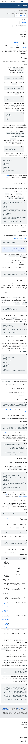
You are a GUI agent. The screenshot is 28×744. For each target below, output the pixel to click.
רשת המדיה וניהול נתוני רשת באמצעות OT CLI (5, 611)
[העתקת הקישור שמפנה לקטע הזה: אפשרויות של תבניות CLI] (9, 184)
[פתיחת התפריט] (25, 1)
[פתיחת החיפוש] (6, 1)
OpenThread (24, 19)
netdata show (6, 432)
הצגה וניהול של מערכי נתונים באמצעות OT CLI (5, 618)
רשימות (15, 458)
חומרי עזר (18, 19)
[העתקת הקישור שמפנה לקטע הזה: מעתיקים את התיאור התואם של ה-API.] (3, 293)
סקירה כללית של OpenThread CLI (5, 605)
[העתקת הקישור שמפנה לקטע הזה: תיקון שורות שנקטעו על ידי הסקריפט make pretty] (16, 642)
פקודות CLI (18, 45)
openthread (24, 47)
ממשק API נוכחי (22, 6)
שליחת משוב (23, 22)
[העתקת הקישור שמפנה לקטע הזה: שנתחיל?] (20, 58)
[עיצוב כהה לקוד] (22, 76)
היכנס (3, 1)
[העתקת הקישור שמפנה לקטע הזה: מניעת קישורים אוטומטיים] (10, 500)
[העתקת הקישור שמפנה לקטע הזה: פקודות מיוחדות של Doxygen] (6, 549)
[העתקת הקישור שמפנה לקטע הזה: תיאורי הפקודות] (15, 280)
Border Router (24, 724)
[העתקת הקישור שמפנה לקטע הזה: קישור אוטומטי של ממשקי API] (5, 463)
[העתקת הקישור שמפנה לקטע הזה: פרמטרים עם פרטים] (14, 400)
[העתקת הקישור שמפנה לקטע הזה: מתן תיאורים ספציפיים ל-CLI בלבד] (6, 340)
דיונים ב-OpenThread (22, 732)
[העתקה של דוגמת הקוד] (23, 76)
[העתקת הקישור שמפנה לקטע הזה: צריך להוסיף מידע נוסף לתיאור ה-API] (4, 315)
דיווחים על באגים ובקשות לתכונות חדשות (18, 729)
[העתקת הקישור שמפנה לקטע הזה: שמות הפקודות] (15, 232)
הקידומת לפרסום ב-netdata (20, 238)
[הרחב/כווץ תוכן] (21, 30)
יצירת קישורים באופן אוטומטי (10, 518)
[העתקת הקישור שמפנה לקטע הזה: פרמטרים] (19, 378)
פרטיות (21, 737)
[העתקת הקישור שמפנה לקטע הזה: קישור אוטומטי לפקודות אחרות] (5, 524)
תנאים (25, 737)
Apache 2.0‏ (5, 708)
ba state (7, 175)
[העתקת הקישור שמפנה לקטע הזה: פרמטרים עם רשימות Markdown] (7, 415)
